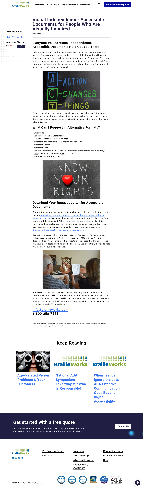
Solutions (39, 4)
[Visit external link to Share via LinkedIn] (18, 37)
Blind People (86, 323)
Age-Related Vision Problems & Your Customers (33, 379)
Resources (84, 4)
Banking (74, 323)
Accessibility (41, 323)
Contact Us (123, 426)
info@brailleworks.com (50, 310)
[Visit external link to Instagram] (22, 457)
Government (102, 323)
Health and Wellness (39, 326)
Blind (79, 323)
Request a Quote (113, 451)
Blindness (94, 323)
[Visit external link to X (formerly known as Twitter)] (19, 457)
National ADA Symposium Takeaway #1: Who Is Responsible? (71, 381)
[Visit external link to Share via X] (13, 37)
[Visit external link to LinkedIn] (16, 457)
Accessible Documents (63, 323)
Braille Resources (113, 455)
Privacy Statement (53, 451)
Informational (61, 326)
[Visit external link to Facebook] (13, 457)
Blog (105, 460)
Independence (51, 326)
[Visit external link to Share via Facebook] (8, 37)
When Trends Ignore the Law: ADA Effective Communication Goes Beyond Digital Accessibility (107, 388)
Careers (47, 455)
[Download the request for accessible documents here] (60, 230)
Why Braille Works (69, 4)
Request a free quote (117, 4)
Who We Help (52, 4)
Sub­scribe (21, 46)
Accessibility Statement (80, 466)
